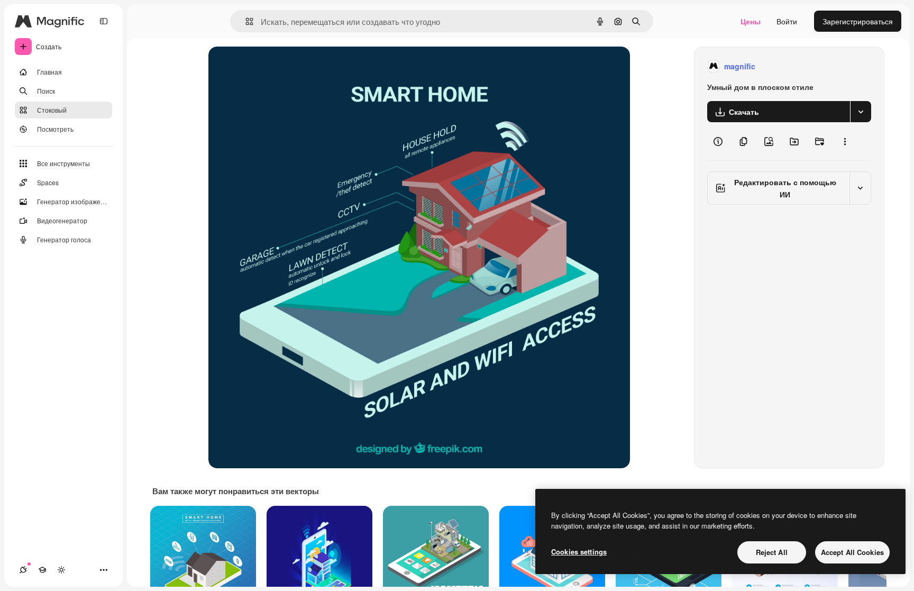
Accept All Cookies (852, 552)
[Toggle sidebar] (103, 21)
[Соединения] (23, 569)
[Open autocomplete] (245, 21)
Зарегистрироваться (857, 21)
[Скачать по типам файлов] (860, 111)
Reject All (772, 552)
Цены (751, 21)
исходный (279, 66)
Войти (786, 21)
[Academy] (42, 569)
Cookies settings (579, 552)
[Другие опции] (844, 141)
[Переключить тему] (61, 569)
